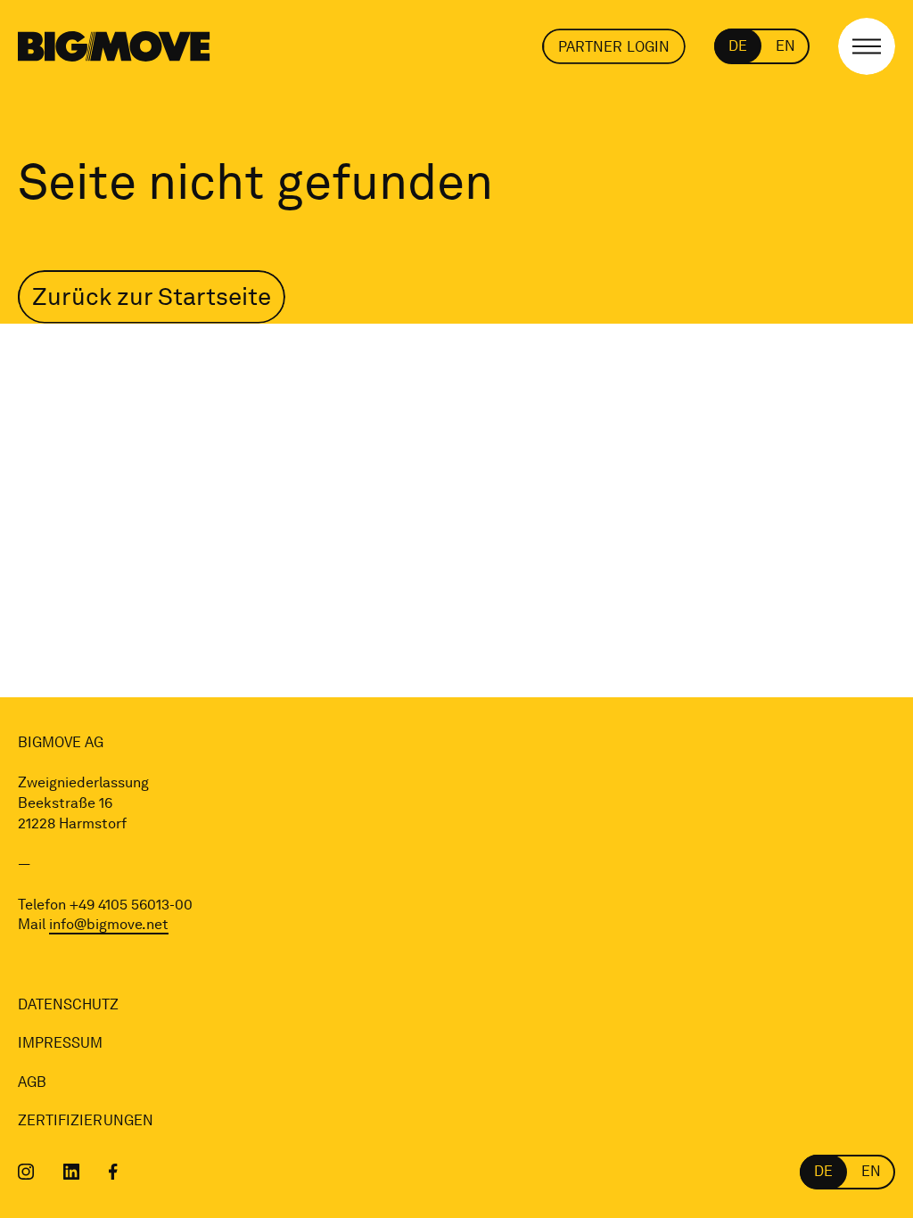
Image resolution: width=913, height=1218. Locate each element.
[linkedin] (71, 1172)
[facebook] (113, 1172)
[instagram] (26, 1172)
